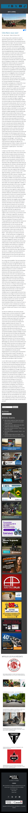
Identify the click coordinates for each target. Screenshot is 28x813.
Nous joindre (14, 790)
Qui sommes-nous (14, 789)
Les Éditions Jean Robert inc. (15, 806)
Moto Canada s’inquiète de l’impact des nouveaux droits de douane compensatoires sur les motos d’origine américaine (14, 422)
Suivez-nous (14, 792)
